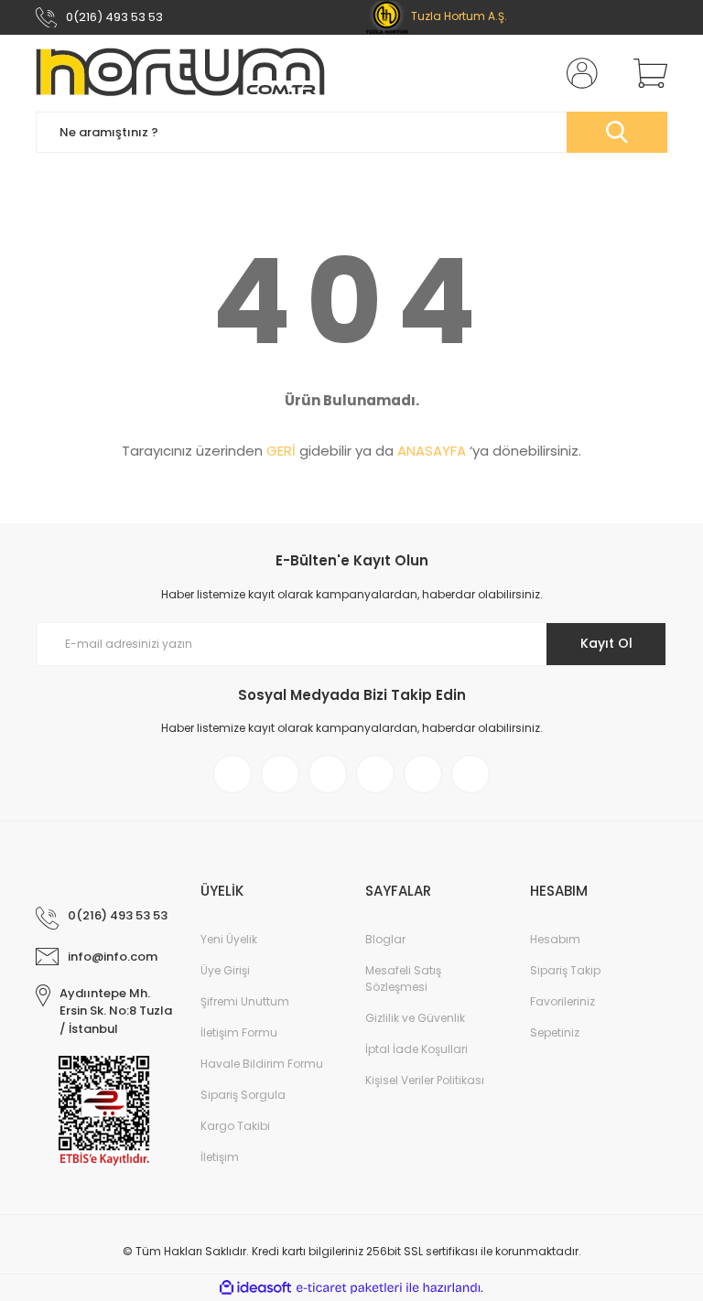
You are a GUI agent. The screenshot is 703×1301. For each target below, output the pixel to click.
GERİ (281, 450)
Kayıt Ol (606, 643)
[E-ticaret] (349, 1287)
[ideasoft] (255, 1287)
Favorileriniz (562, 1001)
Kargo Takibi (235, 1126)
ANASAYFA (431, 450)
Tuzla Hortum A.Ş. (457, 16)
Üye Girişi (225, 970)
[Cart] (646, 73)
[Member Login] (578, 73)
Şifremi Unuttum (244, 1001)
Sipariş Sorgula (243, 1094)
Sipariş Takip (565, 970)
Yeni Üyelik (228, 939)
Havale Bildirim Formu (261, 1063)
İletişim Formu (238, 1032)
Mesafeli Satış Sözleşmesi (403, 978)
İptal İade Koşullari (416, 1049)
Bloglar (385, 939)
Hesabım (555, 939)
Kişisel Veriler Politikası (424, 1080)
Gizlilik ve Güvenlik (415, 1018)
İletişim (219, 1157)
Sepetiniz (554, 1032)
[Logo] (180, 73)
